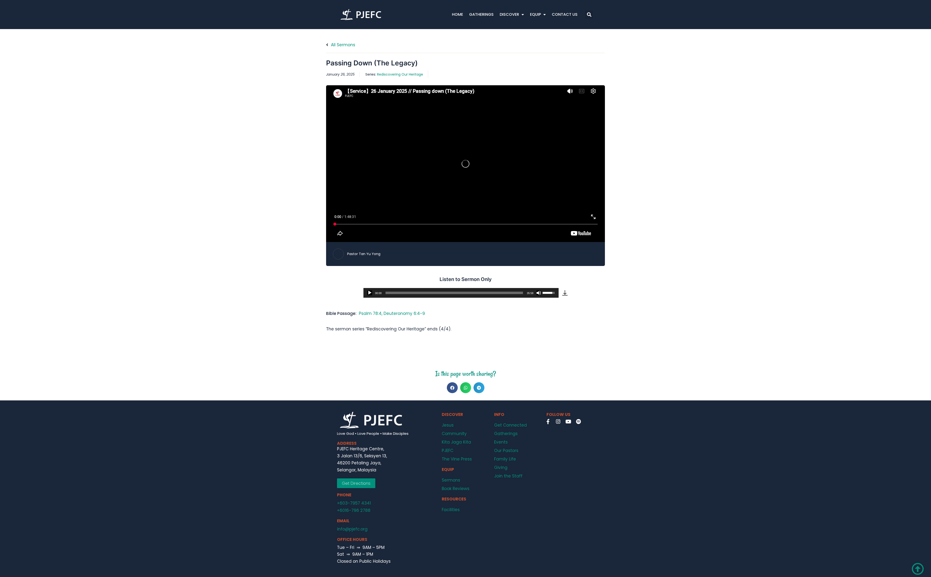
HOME (457, 14)
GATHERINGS (481, 14)
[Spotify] (578, 422)
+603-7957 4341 (354, 503)
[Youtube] (568, 422)
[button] (589, 15)
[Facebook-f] (548, 422)
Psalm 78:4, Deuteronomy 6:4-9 (392, 313)
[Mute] (538, 292)
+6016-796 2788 (353, 510)
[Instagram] (558, 422)
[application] (461, 293)
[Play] (369, 292)
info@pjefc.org (352, 529)
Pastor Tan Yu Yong (363, 253)
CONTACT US (565, 14)
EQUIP (535, 14)
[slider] (454, 293)
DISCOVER (509, 14)
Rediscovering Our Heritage (400, 74)
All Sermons (342, 45)
